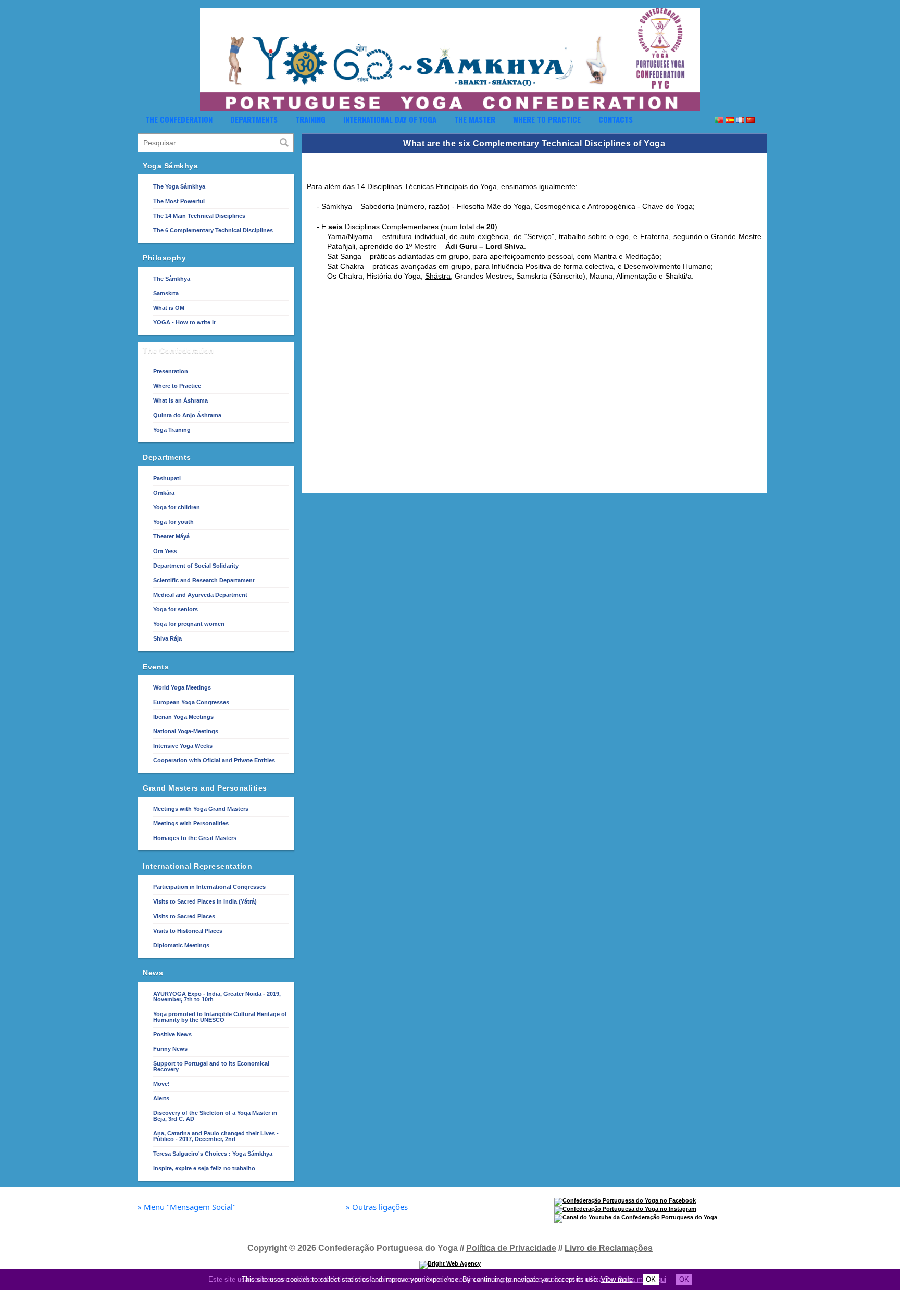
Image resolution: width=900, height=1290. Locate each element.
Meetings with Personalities (191, 823)
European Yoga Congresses (191, 702)
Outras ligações (377, 1207)
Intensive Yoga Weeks (183, 746)
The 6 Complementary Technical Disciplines (213, 230)
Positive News (172, 1034)
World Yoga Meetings (182, 687)
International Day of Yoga (389, 119)
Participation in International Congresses (209, 887)
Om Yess (165, 551)
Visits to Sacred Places (184, 916)
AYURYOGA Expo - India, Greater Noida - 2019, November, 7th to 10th (217, 997)
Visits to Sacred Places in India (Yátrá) (205, 901)
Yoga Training (172, 430)
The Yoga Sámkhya (179, 186)
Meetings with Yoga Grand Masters (200, 809)
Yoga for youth (173, 522)
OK (651, 1279)
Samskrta (166, 293)
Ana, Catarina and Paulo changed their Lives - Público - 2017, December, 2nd (216, 1136)
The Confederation (179, 119)
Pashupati (167, 478)
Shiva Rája (167, 638)
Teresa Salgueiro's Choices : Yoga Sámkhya (212, 1153)
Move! (161, 1084)
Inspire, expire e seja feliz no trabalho (204, 1168)
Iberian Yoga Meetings (183, 716)
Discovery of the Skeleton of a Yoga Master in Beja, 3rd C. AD (215, 1116)
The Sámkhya (171, 278)
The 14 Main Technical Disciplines (199, 215)
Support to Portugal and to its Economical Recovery (211, 1066)
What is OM (168, 308)
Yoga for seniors (175, 609)
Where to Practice (547, 119)
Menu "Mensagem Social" (187, 1207)
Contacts (615, 119)
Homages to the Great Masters (194, 838)
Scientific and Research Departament (204, 580)
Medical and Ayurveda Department (200, 595)
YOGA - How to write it (184, 322)
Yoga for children (176, 507)
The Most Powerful (179, 201)
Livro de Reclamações (609, 1248)
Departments (254, 119)
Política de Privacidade (511, 1248)
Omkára (163, 493)
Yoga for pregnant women (188, 624)
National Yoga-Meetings (185, 731)
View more (617, 1279)
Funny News (170, 1049)
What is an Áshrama (180, 400)
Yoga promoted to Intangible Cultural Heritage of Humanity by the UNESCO (220, 1017)
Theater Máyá (171, 536)
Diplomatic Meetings (181, 945)
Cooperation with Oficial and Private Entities (214, 760)
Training (310, 119)
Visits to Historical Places (187, 931)
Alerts (161, 1098)
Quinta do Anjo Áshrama (187, 415)
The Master (474, 119)
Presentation (170, 371)
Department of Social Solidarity (196, 565)
